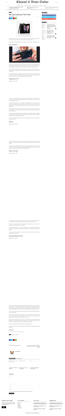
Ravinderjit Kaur (12, 16)
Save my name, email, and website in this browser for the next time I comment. (21, 391)
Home (9, 11)
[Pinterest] (14, 18)
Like (54, 15)
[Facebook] (10, 18)
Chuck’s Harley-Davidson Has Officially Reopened (51, 7)
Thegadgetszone (11, 98)
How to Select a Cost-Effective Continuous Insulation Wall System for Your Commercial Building (33, 346)
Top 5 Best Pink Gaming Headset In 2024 (15, 345)
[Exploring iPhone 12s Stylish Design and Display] (14, 363)
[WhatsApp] (16, 18)
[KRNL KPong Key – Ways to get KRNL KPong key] (24, 363)
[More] (18, 18)
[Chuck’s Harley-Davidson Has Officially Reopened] (43, 8)
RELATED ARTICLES (12, 358)
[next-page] (10, 370)
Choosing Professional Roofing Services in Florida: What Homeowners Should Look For (16, 7)
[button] (7, 2)
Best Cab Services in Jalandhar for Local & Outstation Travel (32, 7)
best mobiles (17, 334)
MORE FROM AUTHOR (19, 358)
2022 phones (13, 334)
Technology (12, 11)
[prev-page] (9, 370)
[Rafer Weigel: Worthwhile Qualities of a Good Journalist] (35, 363)
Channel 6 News (49, 28)
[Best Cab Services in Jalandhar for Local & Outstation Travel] (25, 8)
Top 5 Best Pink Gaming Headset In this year (17, 331)
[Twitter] (12, 18)
